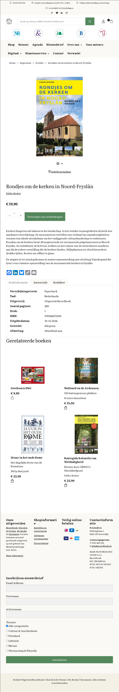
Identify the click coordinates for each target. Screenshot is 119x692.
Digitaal (13, 53)
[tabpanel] (59, 116)
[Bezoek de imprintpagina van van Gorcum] (102, 33)
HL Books (22, 530)
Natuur (12, 645)
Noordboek (12, 527)
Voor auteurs (94, 44)
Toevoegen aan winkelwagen (45, 216)
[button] (103, 21)
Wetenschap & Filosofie (22, 650)
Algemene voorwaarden (41, 537)
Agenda (37, 44)
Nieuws (23, 44)
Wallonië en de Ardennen (81, 388)
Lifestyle (13, 641)
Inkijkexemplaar (61, 171)
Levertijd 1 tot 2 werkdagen (61, 8)
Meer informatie (14, 555)
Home (12, 62)
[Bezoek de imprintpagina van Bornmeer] (81, 33)
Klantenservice (35, 53)
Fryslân (39, 62)
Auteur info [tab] (40, 282)
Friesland (14, 636)
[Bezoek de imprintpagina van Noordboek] (16, 33)
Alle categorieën (18, 626)
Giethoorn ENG (21, 388)
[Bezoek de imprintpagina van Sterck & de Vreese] (38, 33)
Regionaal (25, 62)
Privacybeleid (41, 543)
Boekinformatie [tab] (18, 282)
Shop (11, 44)
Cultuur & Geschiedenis (22, 631)
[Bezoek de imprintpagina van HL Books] (59, 33)
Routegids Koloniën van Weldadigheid (80, 460)
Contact (58, 53)
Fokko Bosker (13, 193)
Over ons (73, 44)
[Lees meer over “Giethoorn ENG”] (12, 397)
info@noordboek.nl (101, 545)
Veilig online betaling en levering (94, 2)
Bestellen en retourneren (40, 529)
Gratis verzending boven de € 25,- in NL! (52, 2)
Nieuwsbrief (55, 44)
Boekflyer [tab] (59, 282)
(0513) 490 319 (19, 2)
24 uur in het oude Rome (26, 457)
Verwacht (73, 53)
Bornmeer (14, 534)
